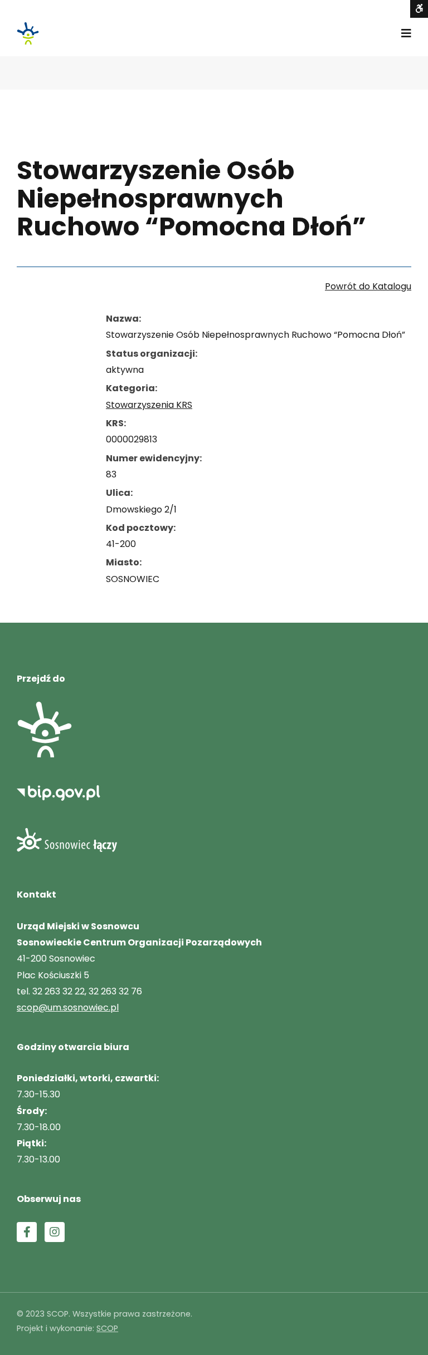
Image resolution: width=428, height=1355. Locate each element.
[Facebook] (27, 1232)
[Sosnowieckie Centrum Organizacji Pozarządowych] (28, 33)
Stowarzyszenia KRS (149, 404)
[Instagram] (55, 1232)
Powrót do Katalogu (368, 286)
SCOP (107, 1328)
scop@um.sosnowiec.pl (68, 1007)
